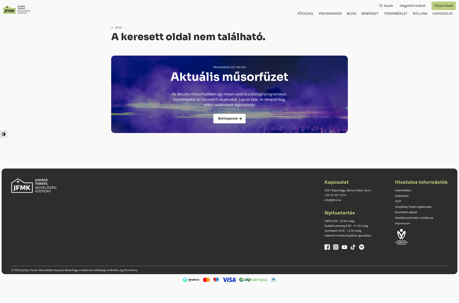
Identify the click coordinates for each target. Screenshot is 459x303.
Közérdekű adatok (406, 212)
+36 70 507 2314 (335, 195)
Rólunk (420, 14)
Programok (330, 14)
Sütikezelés (402, 196)
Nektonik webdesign (94, 270)
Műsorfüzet (443, 6)
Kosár (388, 6)
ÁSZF (398, 201)
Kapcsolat (443, 14)
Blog (351, 14)
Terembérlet (396, 14)
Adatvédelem (403, 190)
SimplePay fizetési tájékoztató (413, 207)
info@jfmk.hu (333, 200)
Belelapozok (228, 118)
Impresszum (402, 223)
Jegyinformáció (412, 6)
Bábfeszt (369, 14)
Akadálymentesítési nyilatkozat (414, 217)
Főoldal (305, 14)
